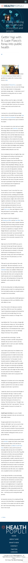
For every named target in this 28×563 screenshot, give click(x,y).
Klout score (6, 209)
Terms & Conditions (16, 557)
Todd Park (15, 128)
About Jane (14, 539)
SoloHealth (3, 269)
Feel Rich (6, 441)
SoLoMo (4, 76)
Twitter (14, 549)
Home (14, 536)
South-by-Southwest (10, 117)
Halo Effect (17, 220)
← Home (3, 517)
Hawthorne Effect (7, 220)
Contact (14, 546)
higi (6, 80)
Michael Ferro (12, 85)
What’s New (14, 542)
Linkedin (14, 552)
